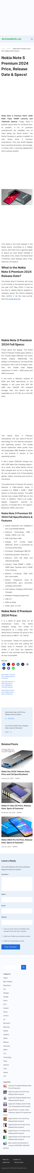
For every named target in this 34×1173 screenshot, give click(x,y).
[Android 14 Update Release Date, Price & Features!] (5, 1086)
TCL (4, 1053)
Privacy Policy (18, 1162)
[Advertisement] (17, 17)
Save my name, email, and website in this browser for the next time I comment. (16, 930)
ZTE (4, 1076)
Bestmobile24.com (11, 39)
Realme (5, 1042)
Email (3, 905)
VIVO (5, 1069)
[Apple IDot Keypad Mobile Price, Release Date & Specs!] (5, 1098)
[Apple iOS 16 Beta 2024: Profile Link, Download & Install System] (5, 1105)
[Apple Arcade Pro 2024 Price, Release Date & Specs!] (5, 1092)
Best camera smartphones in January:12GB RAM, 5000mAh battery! (16, 1145)
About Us (5, 1159)
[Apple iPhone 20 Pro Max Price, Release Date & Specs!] (5, 1137)
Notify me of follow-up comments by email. (17, 936)
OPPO (5, 1038)
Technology (7, 1057)
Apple (5, 978)
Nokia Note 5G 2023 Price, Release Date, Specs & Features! (7, 692)
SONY (5, 1050)
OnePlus (6, 1034)
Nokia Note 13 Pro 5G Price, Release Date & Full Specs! (8, 676)
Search (23, 967)
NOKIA (17, 778)
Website (4, 917)
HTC (4, 1004)
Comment (5, 874)
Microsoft (6, 1023)
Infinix (5, 1012)
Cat (4, 989)
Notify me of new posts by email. (14, 941)
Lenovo (5, 1016)
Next (7, 732)
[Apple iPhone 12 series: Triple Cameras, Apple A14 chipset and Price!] (5, 1111)
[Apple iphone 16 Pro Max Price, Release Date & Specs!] (5, 1125)
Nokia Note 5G (14, 299)
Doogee (6, 993)
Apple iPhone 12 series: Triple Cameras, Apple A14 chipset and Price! (17, 1112)
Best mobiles (7, 981)
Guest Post (6, 1162)
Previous (11, 718)
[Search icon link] (31, 39)
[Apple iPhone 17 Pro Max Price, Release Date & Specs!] (5, 1131)
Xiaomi (5, 1072)
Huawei (6, 1008)
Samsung (6, 1046)
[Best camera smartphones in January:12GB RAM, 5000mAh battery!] (5, 1144)
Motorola (6, 1027)
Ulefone (6, 1065)
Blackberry (7, 985)
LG (4, 1019)
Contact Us (16, 1159)
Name (3, 894)
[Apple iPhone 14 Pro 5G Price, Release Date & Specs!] (5, 1119)
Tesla (5, 1061)
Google (5, 997)
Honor (5, 1000)
